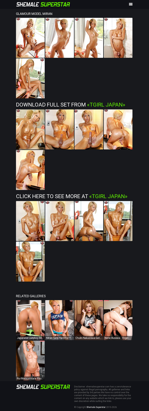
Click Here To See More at (71, 196)
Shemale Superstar (96, 407)
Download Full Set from (70, 104)
